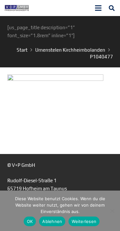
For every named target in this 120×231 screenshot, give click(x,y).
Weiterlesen (84, 221)
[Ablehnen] (112, 211)
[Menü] (98, 8)
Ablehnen (52, 221)
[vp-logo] (17, 8)
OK (30, 221)
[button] (111, 8)
